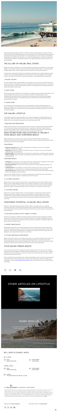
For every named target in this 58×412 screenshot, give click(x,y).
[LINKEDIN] (11, 407)
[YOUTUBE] (14, 407)
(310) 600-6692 (35, 369)
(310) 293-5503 (35, 361)
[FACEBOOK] (5, 407)
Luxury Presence (15, 403)
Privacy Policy (43, 403)
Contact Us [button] (29, 335)
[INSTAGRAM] (8, 407)
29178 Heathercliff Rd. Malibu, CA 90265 (17, 375)
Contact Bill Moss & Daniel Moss (22, 260)
